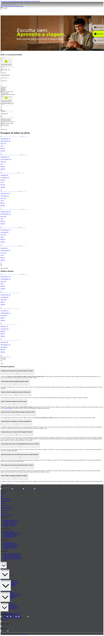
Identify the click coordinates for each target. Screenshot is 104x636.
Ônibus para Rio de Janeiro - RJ (10, 545)
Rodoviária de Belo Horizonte (10, 535)
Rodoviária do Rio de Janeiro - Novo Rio (12, 533)
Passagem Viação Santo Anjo (9, 525)
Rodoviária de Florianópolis (9, 536)
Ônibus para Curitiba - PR (9, 542)
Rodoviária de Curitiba (8, 531)
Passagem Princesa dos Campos (10, 520)
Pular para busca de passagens (7, 1)
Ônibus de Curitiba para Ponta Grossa (11, 558)
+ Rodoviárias (6, 537)
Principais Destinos (5, 592)
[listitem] (6, 489)
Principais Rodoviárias (5, 580)
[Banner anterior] (2, 359)
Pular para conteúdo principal (20, 1)
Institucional (3, 562)
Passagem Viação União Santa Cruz (11, 522)
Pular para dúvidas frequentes (33, 1)
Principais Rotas (4, 603)
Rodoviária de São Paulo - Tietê (10, 532)
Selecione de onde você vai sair (8, 94)
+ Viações (5, 526)
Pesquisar (3, 89)
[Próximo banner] (4, 359)
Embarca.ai (25, 634)
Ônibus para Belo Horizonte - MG (11, 546)
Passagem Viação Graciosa (9, 524)
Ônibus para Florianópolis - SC (10, 547)
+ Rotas (5, 560)
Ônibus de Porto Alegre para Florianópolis (12, 557)
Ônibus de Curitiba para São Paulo (11, 555)
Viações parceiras (4, 6)
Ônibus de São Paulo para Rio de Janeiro (12, 553)
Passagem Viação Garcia (8, 521)
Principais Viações (5, 570)
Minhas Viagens (19, 6)
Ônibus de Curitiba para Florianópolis (11, 556)
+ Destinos (5, 548)
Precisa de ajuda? (12, 6)
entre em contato (8, 408)
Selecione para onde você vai (7, 103)
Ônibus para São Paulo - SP (9, 543)
